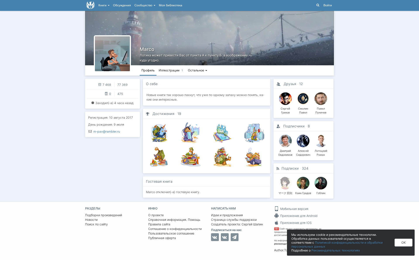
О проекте (156, 215)
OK (403, 242)
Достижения (163, 113)
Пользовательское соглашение (171, 233)
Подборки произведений (103, 215)
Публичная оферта (162, 238)
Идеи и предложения (227, 215)
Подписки (290, 168)
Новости (91, 219)
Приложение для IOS (295, 223)
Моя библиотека (170, 5)
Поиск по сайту (96, 224)
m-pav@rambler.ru (106, 131)
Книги (102, 5)
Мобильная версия (293, 209)
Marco (147, 49)
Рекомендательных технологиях (335, 250)
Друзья (290, 84)
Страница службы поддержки (234, 219)
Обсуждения (122, 5)
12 (301, 84)
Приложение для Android (298, 216)
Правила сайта (159, 224)
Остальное (196, 70)
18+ (276, 229)
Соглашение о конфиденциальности (175, 229)
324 (305, 168)
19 (179, 113)
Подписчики (294, 126)
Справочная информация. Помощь (174, 219)
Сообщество (143, 5)
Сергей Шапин (252, 224)
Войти (327, 5)
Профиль (148, 70)
